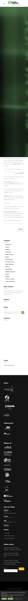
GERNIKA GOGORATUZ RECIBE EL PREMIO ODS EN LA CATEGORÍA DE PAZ (11, 555)
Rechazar (10, 598)
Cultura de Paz (8, 252)
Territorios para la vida (10, 281)
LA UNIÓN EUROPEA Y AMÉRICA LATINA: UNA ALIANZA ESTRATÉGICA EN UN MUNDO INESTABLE (12, 562)
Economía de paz (9, 259)
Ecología (7, 257)
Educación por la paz (9, 261)
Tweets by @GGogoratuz (9, 365)
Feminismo (7, 266)
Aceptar (4, 598)
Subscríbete (6, 526)
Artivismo (7, 247)
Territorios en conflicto (9, 279)
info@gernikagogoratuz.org (9, 522)
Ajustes (16, 598)
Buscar (5, 568)
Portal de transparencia (9, 538)
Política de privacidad (9, 535)
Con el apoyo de (9, 589)
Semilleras (7, 276)
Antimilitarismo (8, 244)
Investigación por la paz (10, 271)
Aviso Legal (7, 533)
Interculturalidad (8, 269)
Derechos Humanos (9, 254)
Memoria (7, 274)
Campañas (7, 249)
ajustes (11, 596)
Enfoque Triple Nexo (9, 264)
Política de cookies (18, 589)
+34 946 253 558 (8, 517)
